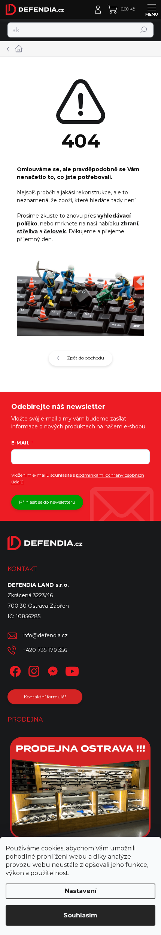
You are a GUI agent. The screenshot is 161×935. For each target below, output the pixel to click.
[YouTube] (72, 670)
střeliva (27, 231)
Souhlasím (80, 915)
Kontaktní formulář (45, 696)
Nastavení (81, 891)
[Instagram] (32, 670)
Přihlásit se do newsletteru (47, 502)
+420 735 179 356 (44, 650)
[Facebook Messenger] (51, 670)
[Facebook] (14, 670)
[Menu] (151, 9)
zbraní (129, 223)
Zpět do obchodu (85, 358)
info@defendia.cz (45, 635)
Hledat (144, 30)
